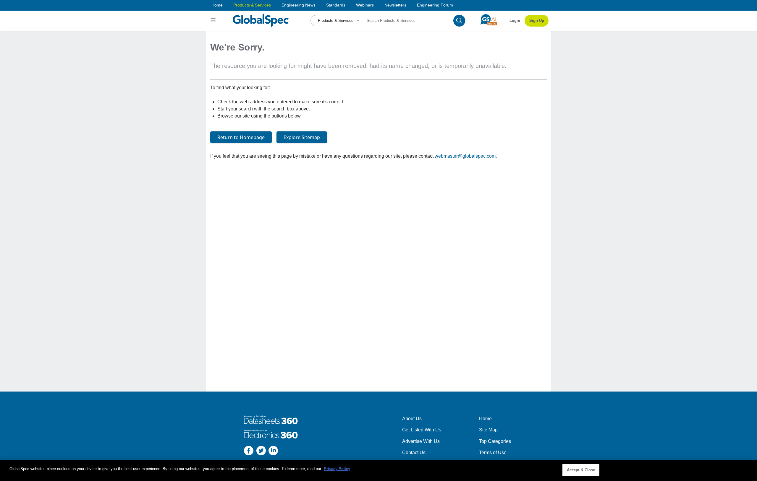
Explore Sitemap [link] (302, 137)
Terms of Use (493, 452)
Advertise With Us (421, 441)
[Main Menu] (214, 20)
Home (217, 5)
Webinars (365, 5)
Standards (335, 5)
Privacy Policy (337, 469)
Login (514, 20)
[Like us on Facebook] (248, 451)
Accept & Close (581, 470)
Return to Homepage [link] (241, 137)
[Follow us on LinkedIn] (273, 451)
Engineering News (299, 5)
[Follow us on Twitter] (261, 451)
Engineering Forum (435, 5)
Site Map (488, 429)
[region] (378, 470)
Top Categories (495, 441)
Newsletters (395, 5)
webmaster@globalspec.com (465, 156)
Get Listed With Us (421, 429)
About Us (412, 418)
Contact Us (414, 452)
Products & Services (252, 5)
